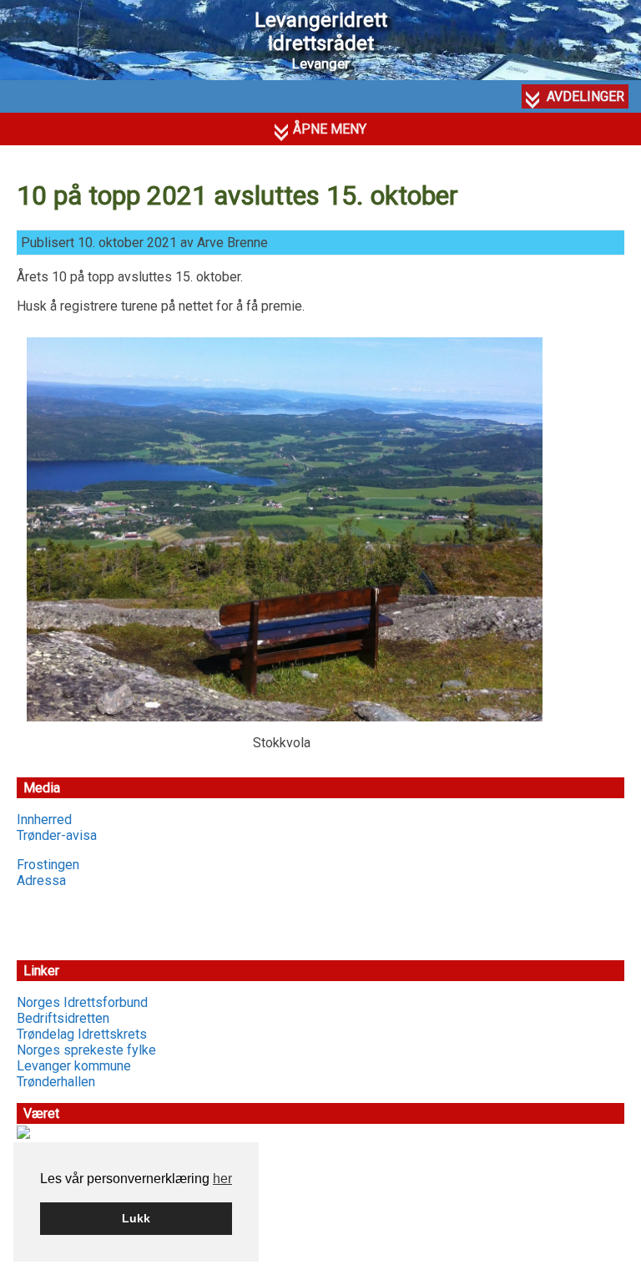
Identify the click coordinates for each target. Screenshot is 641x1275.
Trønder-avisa (57, 835)
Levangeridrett (321, 31)
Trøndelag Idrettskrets (82, 1034)
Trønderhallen (56, 1082)
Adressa (41, 880)
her (222, 1178)
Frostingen (48, 865)
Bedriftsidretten (63, 1018)
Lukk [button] (136, 1218)
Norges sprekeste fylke (86, 1050)
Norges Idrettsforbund (82, 1002)
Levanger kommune (74, 1066)
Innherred (44, 819)
